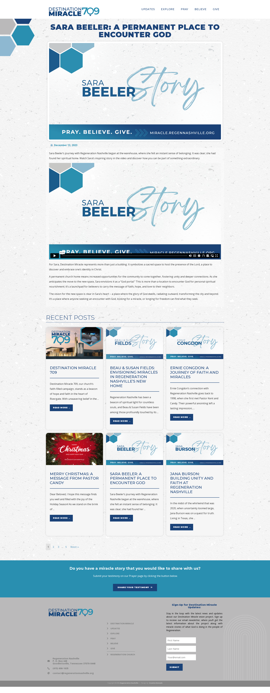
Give (216, 9)
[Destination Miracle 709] (74, 358)
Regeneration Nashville (129, 683)
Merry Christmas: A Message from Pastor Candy (74, 478)
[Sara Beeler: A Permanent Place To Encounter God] (134, 464)
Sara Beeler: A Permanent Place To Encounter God (133, 478)
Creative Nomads (155, 683)
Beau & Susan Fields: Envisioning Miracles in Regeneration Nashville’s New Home (134, 377)
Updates (148, 9)
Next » (74, 547)
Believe (201, 9)
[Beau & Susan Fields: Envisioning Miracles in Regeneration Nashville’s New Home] (134, 358)
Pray (184, 9)
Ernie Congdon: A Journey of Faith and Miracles (194, 372)
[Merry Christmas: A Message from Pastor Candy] (74, 464)
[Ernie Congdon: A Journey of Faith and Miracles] (194, 358)
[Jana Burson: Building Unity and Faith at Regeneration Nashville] (194, 464)
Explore (168, 9)
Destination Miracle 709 (73, 370)
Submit (174, 667)
